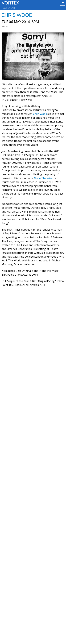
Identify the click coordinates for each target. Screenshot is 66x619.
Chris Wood (40, 114)
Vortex (10, 3)
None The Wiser (44, 178)
